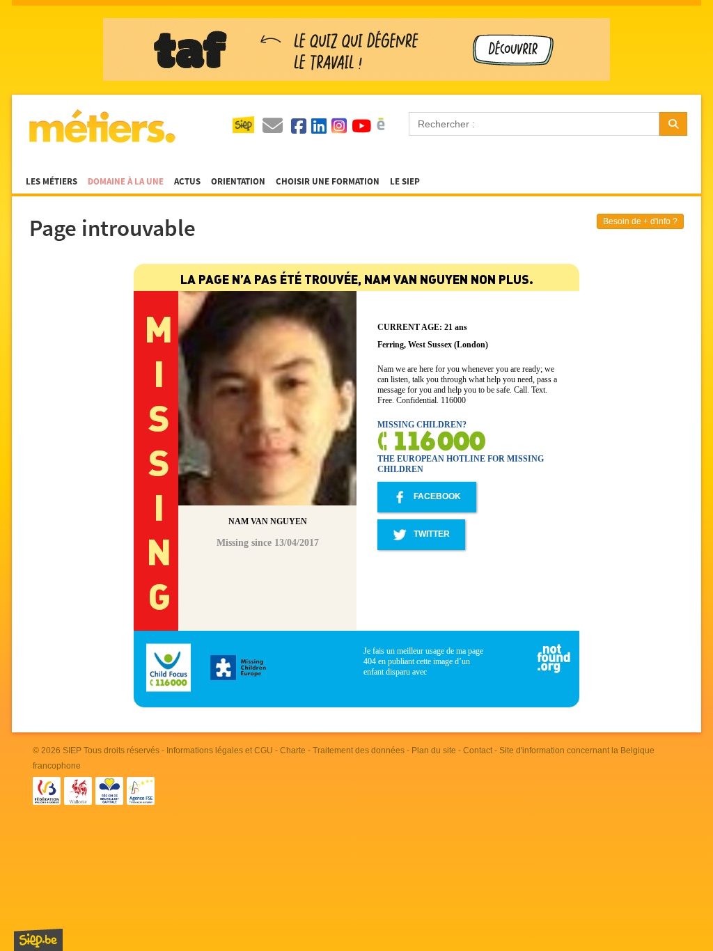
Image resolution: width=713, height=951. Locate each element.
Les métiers (51, 181)
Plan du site (434, 750)
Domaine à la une (126, 181)
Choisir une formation (327, 181)
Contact (477, 750)
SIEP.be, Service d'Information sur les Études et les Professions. (38, 940)
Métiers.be (101, 126)
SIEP (72, 750)
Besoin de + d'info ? (640, 221)
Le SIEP (405, 181)
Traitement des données (359, 750)
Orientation (238, 181)
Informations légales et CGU (219, 750)
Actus (187, 181)
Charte (293, 750)
